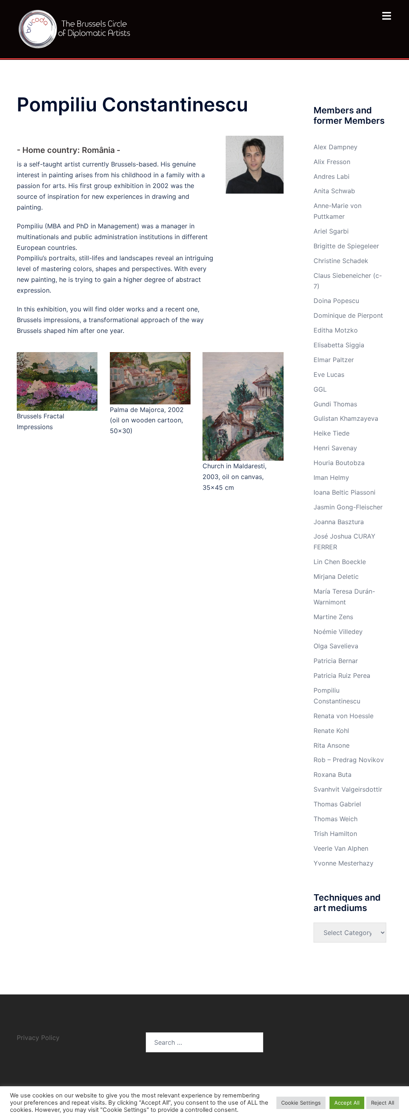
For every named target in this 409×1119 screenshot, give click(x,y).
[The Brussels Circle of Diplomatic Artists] (75, 28)
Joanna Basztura (339, 522)
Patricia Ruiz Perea (342, 675)
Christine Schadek (341, 261)
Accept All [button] (346, 1102)
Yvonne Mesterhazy (343, 863)
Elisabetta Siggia (339, 345)
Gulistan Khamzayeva (346, 418)
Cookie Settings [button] (301, 1102)
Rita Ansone (331, 745)
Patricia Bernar (336, 661)
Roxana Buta (332, 774)
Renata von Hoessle (343, 716)
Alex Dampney (335, 147)
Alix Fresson (332, 162)
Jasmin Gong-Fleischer (348, 507)
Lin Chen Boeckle (340, 562)
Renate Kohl (331, 731)
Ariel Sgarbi (331, 231)
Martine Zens (333, 617)
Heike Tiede (331, 433)
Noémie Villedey (338, 632)
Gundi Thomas (335, 404)
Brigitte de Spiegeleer (346, 246)
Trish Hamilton (335, 834)
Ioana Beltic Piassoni (344, 492)
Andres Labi (331, 176)
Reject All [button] (382, 1102)
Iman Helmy (331, 477)
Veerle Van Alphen (341, 848)
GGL (320, 389)
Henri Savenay (335, 448)
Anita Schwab (334, 191)
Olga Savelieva (336, 646)
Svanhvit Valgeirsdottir (348, 789)
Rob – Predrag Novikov (349, 760)
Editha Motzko (336, 330)
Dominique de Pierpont (348, 315)
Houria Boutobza (339, 463)
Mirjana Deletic (336, 576)
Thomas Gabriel (337, 804)
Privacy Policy (39, 1038)
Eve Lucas (329, 374)
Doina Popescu (336, 301)
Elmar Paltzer (334, 360)
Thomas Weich (335, 819)
